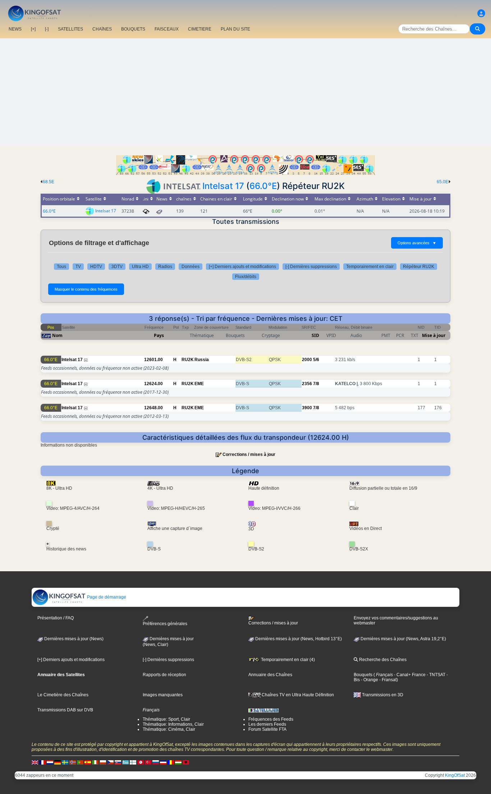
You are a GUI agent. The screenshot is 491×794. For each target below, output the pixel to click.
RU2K (188, 359)
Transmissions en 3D (382, 694)
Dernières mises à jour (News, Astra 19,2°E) (402, 638)
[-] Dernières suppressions (311, 266)
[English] (35, 762)
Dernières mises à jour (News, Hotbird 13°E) (298, 638)
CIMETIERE (199, 29)
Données (190, 266)
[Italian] (95, 762)
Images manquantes (163, 694)
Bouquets (363, 674)
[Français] (42, 762)
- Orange (369, 679)
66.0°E (263, 186)
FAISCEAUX (167, 29)
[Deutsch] (57, 762)
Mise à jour (433, 335)
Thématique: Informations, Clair (173, 724)
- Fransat (387, 679)
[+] (33, 29)
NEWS (15, 29)
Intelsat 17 (223, 186)
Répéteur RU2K (418, 266)
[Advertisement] (245, 92)
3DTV (117, 266)
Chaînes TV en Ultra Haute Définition (297, 694)
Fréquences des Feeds (270, 719)
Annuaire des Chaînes (270, 674)
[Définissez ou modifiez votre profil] (481, 13)
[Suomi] (133, 762)
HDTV (96, 266)
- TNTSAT (435, 674)
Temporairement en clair (370, 266)
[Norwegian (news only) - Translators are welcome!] (72, 762)
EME (199, 383)
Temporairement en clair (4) (287, 659)
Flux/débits (245, 276)
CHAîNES (102, 29)
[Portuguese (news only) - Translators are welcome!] (80, 762)
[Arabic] (140, 762)
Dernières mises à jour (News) (73, 638)
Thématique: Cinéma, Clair (169, 729)
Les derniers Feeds (267, 724)
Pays (159, 335)
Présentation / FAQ (55, 617)
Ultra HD (140, 266)
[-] (47, 29)
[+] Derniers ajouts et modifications (242, 266)
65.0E (442, 181)
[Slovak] (118, 762)
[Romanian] (171, 762)
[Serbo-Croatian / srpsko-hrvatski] (163, 762)
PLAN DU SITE (235, 29)
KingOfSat (455, 775)
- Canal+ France (409, 674)
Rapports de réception (164, 674)
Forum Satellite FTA (267, 729)
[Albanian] (186, 762)
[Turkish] (148, 762)
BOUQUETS (133, 29)
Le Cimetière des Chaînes (62, 694)
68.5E (48, 181)
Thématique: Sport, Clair (166, 719)
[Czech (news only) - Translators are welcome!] (110, 762)
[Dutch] (50, 762)
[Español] (87, 762)
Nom (57, 335)
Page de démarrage (106, 597)
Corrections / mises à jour (248, 454)
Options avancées (417, 243)
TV (78, 266)
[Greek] (125, 762)
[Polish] (103, 762)
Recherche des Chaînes (382, 659)
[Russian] (155, 762)
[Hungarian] (178, 762)
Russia (201, 359)
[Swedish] (65, 762)
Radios (165, 266)
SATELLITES (70, 29)
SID (315, 335)
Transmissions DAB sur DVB (65, 709)
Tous (61, 266)
